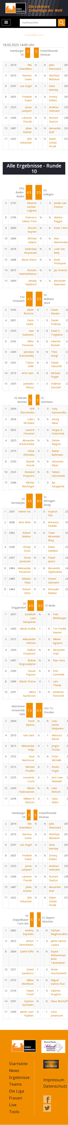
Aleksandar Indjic (27, 747)
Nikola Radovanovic (26, 790)
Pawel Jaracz (51, 559)
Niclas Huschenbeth (59, 971)
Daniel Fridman (56, 322)
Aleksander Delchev (29, 641)
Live (13, 1104)
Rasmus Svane (27, 77)
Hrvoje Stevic (27, 548)
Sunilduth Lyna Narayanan (29, 617)
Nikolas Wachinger (28, 484)
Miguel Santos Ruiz (58, 982)
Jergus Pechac (56, 747)
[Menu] (6, 22)
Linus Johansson (57, 1013)
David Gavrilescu (28, 971)
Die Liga (16, 1091)
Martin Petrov (27, 681)
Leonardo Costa (28, 779)
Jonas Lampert (26, 109)
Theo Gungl (54, 353)
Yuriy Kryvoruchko (59, 410)
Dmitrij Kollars (53, 98)
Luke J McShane (29, 421)
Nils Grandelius (25, 66)
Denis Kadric (30, 322)
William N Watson (28, 800)
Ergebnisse (19, 1077)
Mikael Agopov (57, 641)
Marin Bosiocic (29, 311)
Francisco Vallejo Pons (29, 219)
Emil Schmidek (58, 672)
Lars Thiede (57, 683)
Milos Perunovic (28, 343)
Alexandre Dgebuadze (55, 570)
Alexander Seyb (59, 651)
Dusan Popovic (31, 672)
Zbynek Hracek (30, 463)
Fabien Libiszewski (58, 473)
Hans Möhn (55, 800)
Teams (15, 1084)
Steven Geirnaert (53, 580)
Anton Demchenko (26, 942)
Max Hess (59, 660)
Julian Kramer (27, 130)
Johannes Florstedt (58, 693)
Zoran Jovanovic (25, 559)
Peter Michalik (56, 758)
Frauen (15, 1098)
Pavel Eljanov (30, 722)
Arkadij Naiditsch (31, 282)
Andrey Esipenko (28, 932)
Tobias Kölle (29, 364)
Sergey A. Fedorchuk (58, 431)
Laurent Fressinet (29, 431)
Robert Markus (26, 534)
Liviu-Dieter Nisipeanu (57, 724)
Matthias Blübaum (54, 77)
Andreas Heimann (54, 109)
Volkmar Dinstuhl (56, 385)
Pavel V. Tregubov (57, 332)
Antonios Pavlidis (53, 524)
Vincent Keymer (32, 229)
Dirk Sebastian (26, 140)
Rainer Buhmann (57, 452)
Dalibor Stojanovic (29, 651)
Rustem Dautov (53, 119)
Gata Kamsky (53, 87)
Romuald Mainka (53, 591)
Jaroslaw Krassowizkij (26, 353)
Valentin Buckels (56, 343)
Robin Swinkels (53, 548)
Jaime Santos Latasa (58, 942)
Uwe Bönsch (56, 790)
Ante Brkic (25, 522)
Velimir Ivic (24, 511)
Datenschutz (55, 1086)
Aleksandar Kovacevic (24, 570)
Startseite (18, 1063)
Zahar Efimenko (28, 452)
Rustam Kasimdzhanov (28, 272)
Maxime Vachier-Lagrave (32, 206)
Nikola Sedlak (28, 628)
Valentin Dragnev (56, 992)
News (14, 1070)
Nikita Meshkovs (28, 982)
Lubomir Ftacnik (27, 119)
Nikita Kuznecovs (29, 693)
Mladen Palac (26, 580)
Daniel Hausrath (56, 364)
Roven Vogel (55, 768)
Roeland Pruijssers (28, 473)
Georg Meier (55, 421)
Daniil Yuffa (27, 951)
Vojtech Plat (52, 513)
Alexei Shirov (29, 259)
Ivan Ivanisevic (28, 332)
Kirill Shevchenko (27, 410)
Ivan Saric (28, 735)
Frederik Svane (27, 98)
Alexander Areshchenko (26, 442)
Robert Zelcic (26, 591)
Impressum (53, 1079)
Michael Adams (32, 240)
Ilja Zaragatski (58, 484)
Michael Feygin (55, 375)
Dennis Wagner (56, 442)
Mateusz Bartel (57, 737)
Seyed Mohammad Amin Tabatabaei (58, 957)
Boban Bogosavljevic (27, 662)
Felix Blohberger (59, 616)
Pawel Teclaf (30, 992)
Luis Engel (26, 86)
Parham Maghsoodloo (59, 932)
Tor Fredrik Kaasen (59, 630)
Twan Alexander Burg (54, 536)
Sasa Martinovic (28, 758)
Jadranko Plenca (28, 385)
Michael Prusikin (29, 768)
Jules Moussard (55, 66)
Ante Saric (28, 373)
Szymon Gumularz (28, 1003)
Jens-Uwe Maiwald (57, 779)
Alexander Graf (55, 130)
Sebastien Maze (57, 463)
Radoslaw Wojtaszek (30, 250)
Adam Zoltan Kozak (53, 142)
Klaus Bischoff (59, 1001)
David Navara (55, 311)
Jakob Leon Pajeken (27, 1013)
